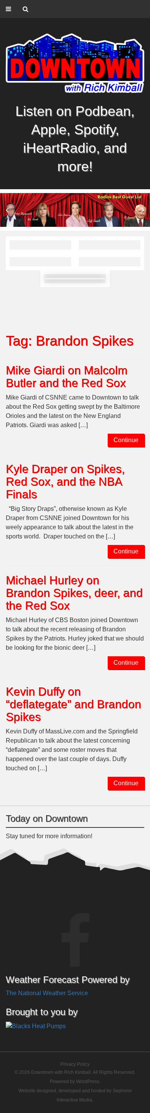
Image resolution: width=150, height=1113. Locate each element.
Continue (125, 440)
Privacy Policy (75, 1064)
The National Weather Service (47, 993)
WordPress (87, 1081)
